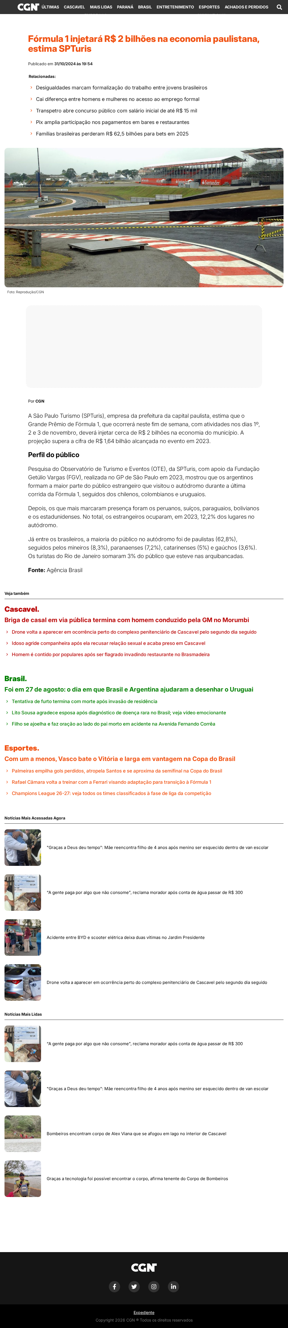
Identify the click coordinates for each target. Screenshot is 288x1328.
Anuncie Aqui (211, 15)
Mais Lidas (101, 6)
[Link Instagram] (153, 1290)
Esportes (209, 6)
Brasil (145, 6)
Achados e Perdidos (246, 6)
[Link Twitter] (134, 1290)
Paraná (125, 6)
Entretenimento (175, 6)
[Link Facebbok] (114, 1290)
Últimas (50, 6)
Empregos (95, 15)
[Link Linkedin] (173, 1290)
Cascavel (74, 6)
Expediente (144, 1312)
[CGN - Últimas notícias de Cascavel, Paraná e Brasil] (28, 7)
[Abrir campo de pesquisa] (279, 7)
